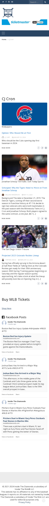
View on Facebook (7, 352)
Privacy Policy (24, 502)
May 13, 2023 (27, 195)
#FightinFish (27, 410)
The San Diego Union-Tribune (15, 249)
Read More (6, 148)
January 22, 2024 (20, 137)
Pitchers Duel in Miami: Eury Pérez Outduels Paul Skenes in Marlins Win (24, 419)
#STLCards (7, 368)
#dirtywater (34, 328)
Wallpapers (7, 126)
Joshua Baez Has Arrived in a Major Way (22, 373)
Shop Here (6, 308)
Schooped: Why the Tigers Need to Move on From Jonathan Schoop (24, 189)
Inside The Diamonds (17, 322)
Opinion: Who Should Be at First (16, 133)
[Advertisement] (24, 68)
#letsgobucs (39, 410)
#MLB (43, 328)
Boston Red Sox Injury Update (17, 336)
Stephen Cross (10, 260)
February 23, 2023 (26, 260)
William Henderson (12, 195)
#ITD (4, 331)
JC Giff (7, 137)
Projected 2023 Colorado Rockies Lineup (20, 255)
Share (17, 352)
